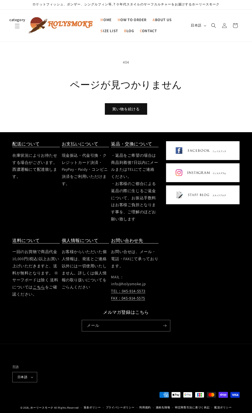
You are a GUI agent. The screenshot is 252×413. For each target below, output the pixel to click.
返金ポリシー (92, 407)
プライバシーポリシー (120, 407)
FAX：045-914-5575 (128, 298)
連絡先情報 (163, 407)
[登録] (164, 325)
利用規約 (145, 407)
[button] (17, 29)
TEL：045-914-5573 (128, 291)
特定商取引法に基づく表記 (192, 407)
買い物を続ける (126, 109)
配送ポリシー (223, 407)
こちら (39, 287)
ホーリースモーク (41, 407)
